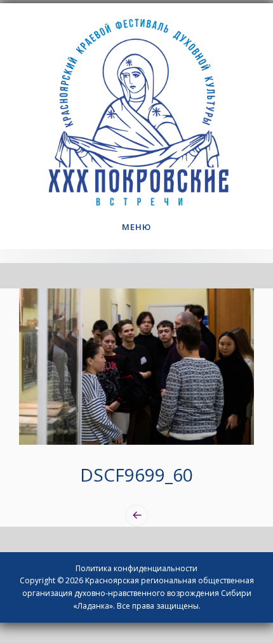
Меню (136, 227)
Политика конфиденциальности (136, 568)
